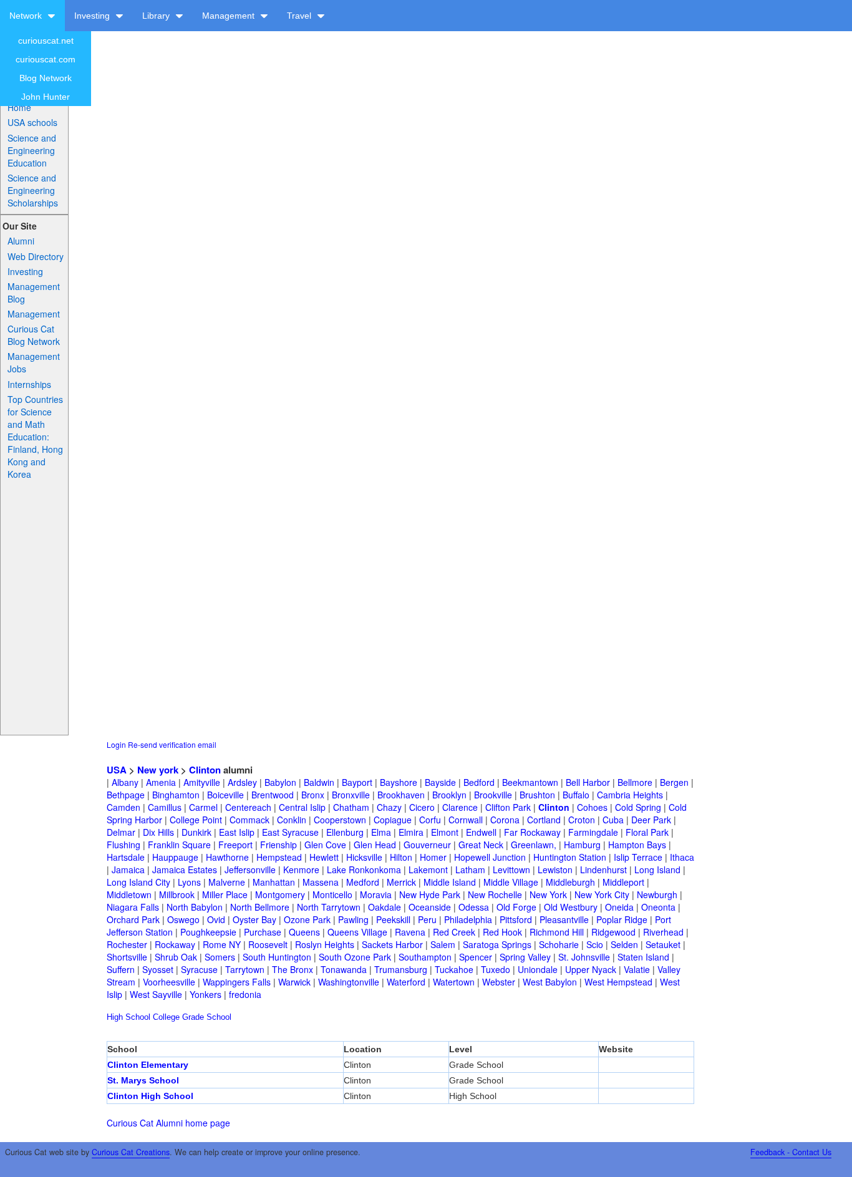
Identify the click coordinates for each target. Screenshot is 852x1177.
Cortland (544, 819)
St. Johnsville (584, 957)
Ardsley (242, 782)
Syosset (157, 969)
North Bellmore (259, 907)
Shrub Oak (176, 957)
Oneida (619, 907)
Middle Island (450, 882)
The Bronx (292, 969)
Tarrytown (244, 969)
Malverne (226, 882)
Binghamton (176, 794)
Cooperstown (340, 819)
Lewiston (555, 869)
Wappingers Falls (237, 982)
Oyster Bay (254, 919)
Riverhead (663, 932)
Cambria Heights (630, 794)
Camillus (165, 807)
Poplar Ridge (621, 919)
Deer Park (651, 819)
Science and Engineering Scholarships (32, 190)
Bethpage (126, 794)
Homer (433, 857)
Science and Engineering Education (31, 150)
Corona (505, 819)
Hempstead (279, 857)
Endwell (481, 832)
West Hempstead (618, 982)
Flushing (123, 844)
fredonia (245, 994)
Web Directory (35, 256)
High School (128, 1017)
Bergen (674, 782)
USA (117, 770)
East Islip (236, 832)
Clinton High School (150, 1096)
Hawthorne (227, 857)
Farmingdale (593, 832)
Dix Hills (158, 832)
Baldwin (319, 782)
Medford (362, 882)
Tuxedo (495, 969)
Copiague (393, 819)
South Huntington (277, 957)
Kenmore (301, 869)
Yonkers (205, 994)
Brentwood (272, 794)
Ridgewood (613, 932)
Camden (123, 807)
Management (229, 16)
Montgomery (280, 894)
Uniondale (538, 969)
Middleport (623, 882)
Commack (249, 819)
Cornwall (465, 819)
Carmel (203, 807)
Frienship (278, 844)
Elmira (411, 832)
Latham (470, 869)
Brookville (493, 794)
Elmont (444, 832)
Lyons (189, 882)
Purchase (262, 932)
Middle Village (510, 882)
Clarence (460, 807)
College (166, 1017)
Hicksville (364, 857)
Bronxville (351, 794)
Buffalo (576, 794)
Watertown (454, 982)
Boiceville (225, 794)
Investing (93, 16)
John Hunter (45, 97)
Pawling (353, 919)
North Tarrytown (329, 907)
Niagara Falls (133, 907)
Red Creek (454, 932)
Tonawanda (344, 969)
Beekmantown (530, 782)
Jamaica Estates (184, 869)
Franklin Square (179, 844)
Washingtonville (348, 982)
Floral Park (647, 832)
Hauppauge (175, 857)
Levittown (511, 869)
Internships (29, 384)
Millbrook (177, 894)
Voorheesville (169, 982)
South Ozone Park (355, 957)
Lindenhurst (603, 869)
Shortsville (127, 957)
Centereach (248, 807)
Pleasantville (564, 919)
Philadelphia (468, 919)
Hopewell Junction (490, 857)
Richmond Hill (557, 932)
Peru (427, 919)
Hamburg (582, 844)
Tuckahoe (454, 969)
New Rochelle (495, 894)
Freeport (235, 844)
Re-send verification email (172, 744)
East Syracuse (290, 832)
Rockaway (175, 944)
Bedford (479, 782)
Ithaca (682, 857)
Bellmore (634, 782)
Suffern (121, 969)
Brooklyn (449, 794)
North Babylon (195, 907)
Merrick (401, 882)
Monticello (332, 894)
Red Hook (502, 932)
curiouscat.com (45, 59)
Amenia (161, 782)
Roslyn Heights (324, 944)
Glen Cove (325, 844)
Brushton (537, 794)
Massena (321, 882)
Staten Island (643, 957)
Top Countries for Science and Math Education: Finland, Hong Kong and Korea (35, 436)
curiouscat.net (46, 41)
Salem (442, 944)
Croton (581, 819)
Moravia (376, 894)
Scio (594, 944)
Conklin (291, 819)
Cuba (613, 819)
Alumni (20, 241)
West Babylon (550, 982)
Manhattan (274, 882)
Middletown (129, 894)
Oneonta (658, 907)
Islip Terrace (638, 857)
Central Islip (302, 807)
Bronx (312, 794)
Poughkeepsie (208, 932)
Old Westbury (571, 907)
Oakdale (384, 907)
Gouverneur (427, 844)
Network (26, 16)
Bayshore (398, 782)
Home (19, 107)
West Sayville (156, 994)
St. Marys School (143, 1080)
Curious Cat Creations (131, 1152)
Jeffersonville (250, 869)
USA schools (32, 122)
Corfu (430, 819)
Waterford (406, 982)
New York (548, 894)
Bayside (440, 782)
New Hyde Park (429, 894)
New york (157, 770)
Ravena (410, 932)
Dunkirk (196, 832)
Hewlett (324, 857)
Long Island (657, 869)
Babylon (280, 782)
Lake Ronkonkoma (364, 869)
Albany (125, 782)
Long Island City (138, 882)
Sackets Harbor (392, 944)
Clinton (205, 770)
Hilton (401, 857)
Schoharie (559, 944)
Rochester (127, 944)
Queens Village (357, 932)
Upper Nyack (590, 969)
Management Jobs (33, 362)
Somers (220, 957)
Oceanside (430, 907)
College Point (196, 819)
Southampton (425, 957)
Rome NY (222, 944)
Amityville (201, 782)
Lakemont (428, 869)
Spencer (475, 957)
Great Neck (480, 844)
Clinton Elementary (147, 1065)
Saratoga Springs (497, 944)
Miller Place (225, 894)
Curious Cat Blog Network (33, 334)
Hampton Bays (637, 844)
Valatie (637, 969)
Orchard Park (133, 919)
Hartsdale (126, 857)
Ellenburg (345, 832)
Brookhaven (401, 794)
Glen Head (375, 844)
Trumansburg (400, 969)
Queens (304, 932)
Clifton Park (508, 807)
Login (116, 744)
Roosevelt (268, 944)
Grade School (206, 1017)
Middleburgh (570, 882)
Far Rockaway (532, 832)
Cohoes (592, 807)
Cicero (422, 807)
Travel (300, 16)
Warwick (294, 982)
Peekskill (393, 919)
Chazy (389, 807)
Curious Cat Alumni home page (168, 1122)
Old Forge (516, 907)
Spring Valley (525, 957)
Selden (624, 944)
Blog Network (45, 78)
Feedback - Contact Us (790, 1152)
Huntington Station (569, 857)
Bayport (357, 782)
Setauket (663, 944)
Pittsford (516, 919)
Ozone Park (307, 919)
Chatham (351, 807)
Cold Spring (638, 807)
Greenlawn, (533, 844)
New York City (601, 894)
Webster (498, 982)
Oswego (183, 919)
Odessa (473, 907)
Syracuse (199, 969)
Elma (381, 832)
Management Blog (33, 292)
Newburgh (657, 894)
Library (157, 16)
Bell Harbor (588, 782)
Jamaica (128, 869)
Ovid (216, 919)
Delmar (121, 832)
